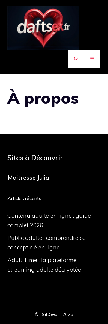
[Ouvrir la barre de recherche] (76, 59)
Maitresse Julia (28, 177)
